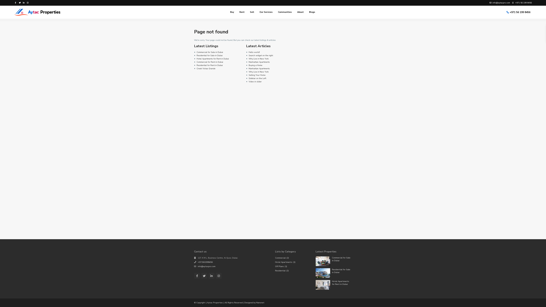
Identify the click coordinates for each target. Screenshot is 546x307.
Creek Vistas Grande (206, 68)
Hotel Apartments (283, 262)
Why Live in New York (259, 58)
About (300, 12)
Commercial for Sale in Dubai (210, 52)
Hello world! (254, 52)
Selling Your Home (257, 75)
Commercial (280, 258)
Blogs (312, 12)
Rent (242, 12)
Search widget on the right (261, 55)
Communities (285, 12)
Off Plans (279, 266)
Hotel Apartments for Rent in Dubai (213, 58)
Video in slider (255, 81)
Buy (232, 12)
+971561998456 (205, 262)
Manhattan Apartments (259, 62)
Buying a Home (255, 65)
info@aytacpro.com (206, 266)
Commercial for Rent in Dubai (210, 62)
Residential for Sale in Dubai (210, 55)
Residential (280, 270)
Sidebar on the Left (257, 78)
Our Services (266, 12)
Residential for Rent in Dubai (210, 65)
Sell (252, 12)
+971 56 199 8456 (520, 12)
